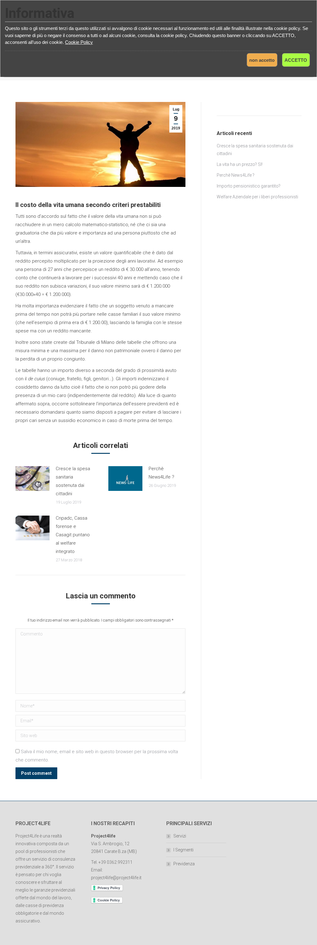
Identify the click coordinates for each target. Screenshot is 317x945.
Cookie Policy (79, 42)
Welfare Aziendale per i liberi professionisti (257, 196)
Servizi (179, 835)
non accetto (262, 60)
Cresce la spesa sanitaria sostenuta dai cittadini (73, 481)
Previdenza (184, 863)
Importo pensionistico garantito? (248, 186)
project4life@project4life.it (116, 877)
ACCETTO (295, 60)
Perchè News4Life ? (161, 473)
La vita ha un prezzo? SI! (240, 164)
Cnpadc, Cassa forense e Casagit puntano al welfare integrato (73, 534)
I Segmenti (183, 849)
